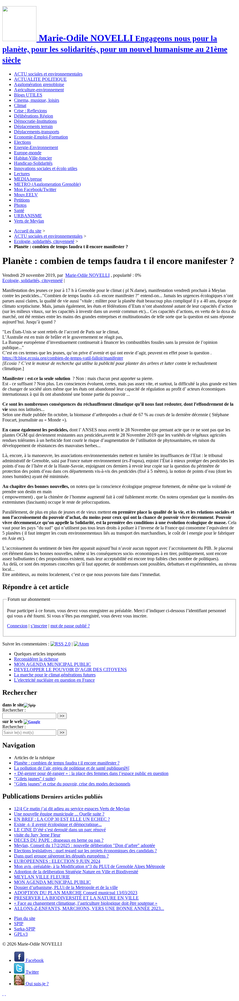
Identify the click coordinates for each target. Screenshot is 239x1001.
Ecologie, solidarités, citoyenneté (44, 241)
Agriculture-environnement (39, 89)
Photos (20, 205)
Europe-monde (27, 152)
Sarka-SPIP (24, 928)
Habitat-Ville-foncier (33, 157)
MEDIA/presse (28, 178)
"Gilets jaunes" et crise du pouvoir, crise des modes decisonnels (72, 783)
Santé (19, 210)
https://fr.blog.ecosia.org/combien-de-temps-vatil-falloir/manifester (62, 358)
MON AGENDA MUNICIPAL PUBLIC (52, 664)
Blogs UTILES (28, 94)
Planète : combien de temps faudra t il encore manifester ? (66, 762)
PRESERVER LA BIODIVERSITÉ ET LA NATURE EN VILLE (76, 897)
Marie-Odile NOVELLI (87, 275)
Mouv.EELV (26, 194)
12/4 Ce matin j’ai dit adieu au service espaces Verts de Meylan (72, 808)
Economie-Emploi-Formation (41, 136)
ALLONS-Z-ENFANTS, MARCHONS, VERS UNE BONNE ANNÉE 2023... (89, 908)
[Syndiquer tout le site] (2, 993)
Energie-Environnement (36, 147)
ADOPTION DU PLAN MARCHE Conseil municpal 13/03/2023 (75, 892)
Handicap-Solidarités (33, 163)
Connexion (17, 625)
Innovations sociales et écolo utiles (45, 168)
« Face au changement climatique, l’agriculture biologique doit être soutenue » (85, 903)
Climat (20, 105)
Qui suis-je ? (36, 983)
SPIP (18, 923)
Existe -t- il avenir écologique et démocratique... (58, 824)
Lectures (22, 173)
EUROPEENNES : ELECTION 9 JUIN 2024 (57, 861)
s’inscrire (39, 625)
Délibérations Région (33, 115)
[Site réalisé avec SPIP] (5, 993)
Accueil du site (27, 230)
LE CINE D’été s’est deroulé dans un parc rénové (60, 829)
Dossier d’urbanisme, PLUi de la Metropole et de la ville (66, 887)
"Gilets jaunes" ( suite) (34, 778)
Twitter (31, 972)
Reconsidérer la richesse (36, 659)
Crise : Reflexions (30, 110)
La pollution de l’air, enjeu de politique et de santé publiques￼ (71, 768)
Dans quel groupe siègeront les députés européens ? (61, 855)
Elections (22, 142)
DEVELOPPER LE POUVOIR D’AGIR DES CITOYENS (70, 669)
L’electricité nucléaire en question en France (54, 680)
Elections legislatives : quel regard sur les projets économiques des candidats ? (85, 850)
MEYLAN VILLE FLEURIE (42, 876)
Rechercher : (14, 710)
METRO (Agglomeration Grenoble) (47, 184)
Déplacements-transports (36, 131)
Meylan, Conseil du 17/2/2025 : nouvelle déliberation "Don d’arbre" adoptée (84, 845)
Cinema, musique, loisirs (36, 100)
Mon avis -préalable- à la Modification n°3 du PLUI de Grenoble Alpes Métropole (89, 866)
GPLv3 (21, 934)
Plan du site (24, 918)
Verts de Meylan (29, 220)
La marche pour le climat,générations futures (55, 674)
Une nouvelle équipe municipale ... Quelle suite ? (59, 813)
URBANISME (28, 215)
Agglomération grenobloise (39, 84)
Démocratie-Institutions (35, 121)
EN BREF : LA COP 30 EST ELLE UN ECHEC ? (62, 819)
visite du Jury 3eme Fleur (37, 834)
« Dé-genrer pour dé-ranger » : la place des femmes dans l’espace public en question (91, 773)
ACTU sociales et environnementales (48, 73)
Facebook (34, 960)
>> (62, 716)
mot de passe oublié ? (70, 625)
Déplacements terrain (33, 126)
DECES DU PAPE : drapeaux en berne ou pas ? (58, 840)
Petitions (22, 199)
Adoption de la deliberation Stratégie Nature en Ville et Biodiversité (76, 871)
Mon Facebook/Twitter (35, 189)
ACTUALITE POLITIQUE (40, 79)
